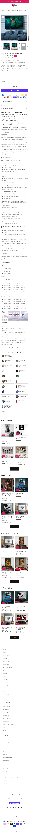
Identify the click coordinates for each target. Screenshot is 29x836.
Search (4, 649)
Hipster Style (5, 771)
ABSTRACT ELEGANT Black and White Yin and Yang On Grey (7, 517)
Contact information (15, 833)
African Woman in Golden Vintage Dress (7, 573)
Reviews (4, 652)
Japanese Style (6, 760)
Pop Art (4, 730)
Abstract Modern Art (7, 706)
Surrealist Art (5, 712)
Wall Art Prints (6, 679)
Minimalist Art (6, 715)
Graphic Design (6, 742)
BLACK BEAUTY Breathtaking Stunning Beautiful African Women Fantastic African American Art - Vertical (7, 495)
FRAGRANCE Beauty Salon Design (21, 438)
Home (3, 10)
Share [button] (3, 411)
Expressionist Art (6, 718)
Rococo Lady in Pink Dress (21, 551)
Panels (2, 73)
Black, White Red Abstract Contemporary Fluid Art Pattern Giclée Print (21, 628)
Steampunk (5, 754)
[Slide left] (1, 46)
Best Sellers (5, 688)
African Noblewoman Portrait (20, 573)
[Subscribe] (21, 798)
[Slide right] (27, 46)
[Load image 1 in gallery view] (6, 46)
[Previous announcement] (2, 1)
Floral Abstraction (7, 748)
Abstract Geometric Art (8, 724)
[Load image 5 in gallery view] (22, 46)
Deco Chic (5, 780)
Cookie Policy (6, 664)
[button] (2, 5)
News (4, 682)
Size (2, 79)
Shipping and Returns (7, 667)
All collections (6, 655)
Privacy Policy (6, 661)
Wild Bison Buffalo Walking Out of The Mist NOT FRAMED (7, 551)
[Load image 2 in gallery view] (14, 46)
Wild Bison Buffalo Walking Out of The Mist (21, 517)
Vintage (4, 774)
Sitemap (4, 697)
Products (8, 10)
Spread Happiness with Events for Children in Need (14, 694)
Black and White (6, 786)
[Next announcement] (26, 1)
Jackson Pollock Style (7, 745)
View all (14, 469)
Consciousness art (7, 739)
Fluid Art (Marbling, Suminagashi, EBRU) (11, 777)
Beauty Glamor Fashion (6, 459)
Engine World (5, 783)
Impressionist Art (6, 721)
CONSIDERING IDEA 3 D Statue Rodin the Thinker (7, 439)
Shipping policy (16, 831)
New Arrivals (5, 685)
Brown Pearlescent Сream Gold (21, 460)
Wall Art (4, 676)
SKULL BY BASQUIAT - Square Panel (20, 494)
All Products (5, 691)
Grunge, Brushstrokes (7, 757)
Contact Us (5, 658)
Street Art (5, 751)
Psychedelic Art (6, 709)
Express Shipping (8, 57)
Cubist (4, 727)
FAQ (3, 670)
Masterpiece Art (6, 789)
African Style (5, 768)
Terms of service (9, 831)
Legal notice (22, 831)
